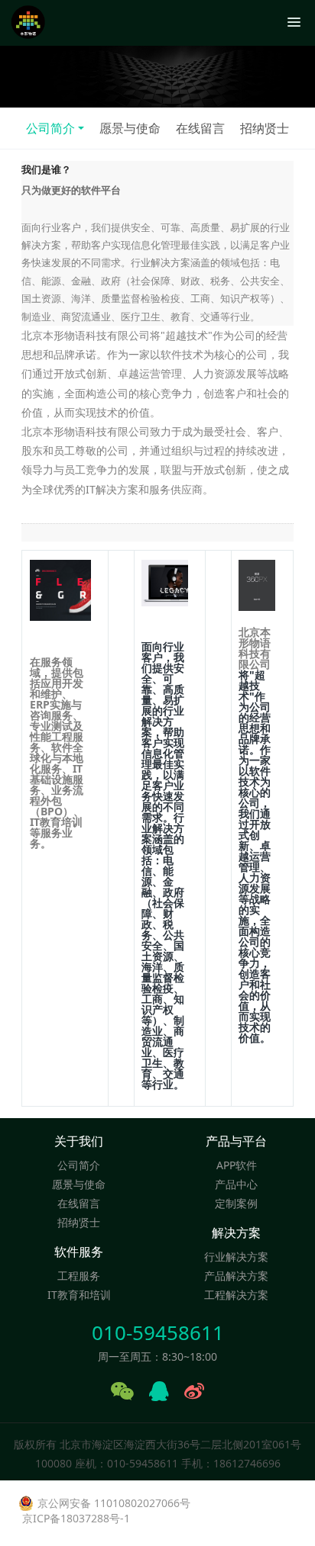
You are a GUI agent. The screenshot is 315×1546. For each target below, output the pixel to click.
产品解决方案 (236, 1275)
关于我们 (78, 1141)
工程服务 (78, 1275)
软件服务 (78, 1251)
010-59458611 (158, 1332)
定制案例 (236, 1203)
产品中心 (236, 1184)
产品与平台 (236, 1141)
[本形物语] (28, 23)
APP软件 (236, 1165)
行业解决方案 (236, 1256)
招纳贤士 (264, 128)
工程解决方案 (236, 1294)
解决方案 (236, 1232)
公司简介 (50, 128)
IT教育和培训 (79, 1294)
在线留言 (200, 128)
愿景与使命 (130, 128)
